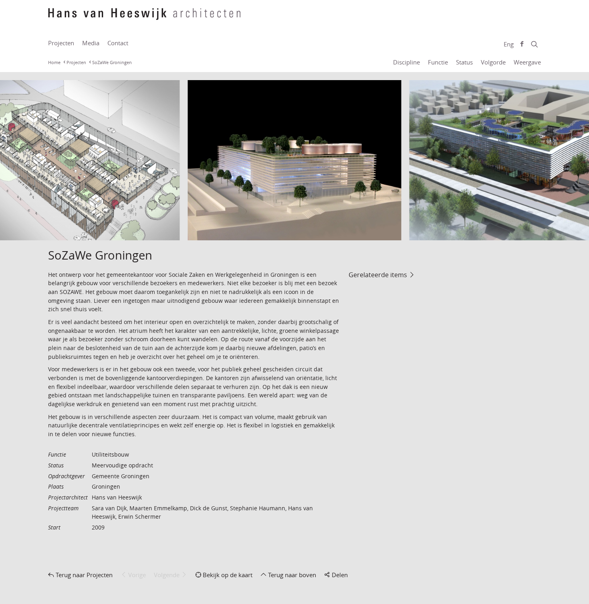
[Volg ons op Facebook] (522, 44)
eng (509, 44)
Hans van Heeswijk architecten (144, 18)
